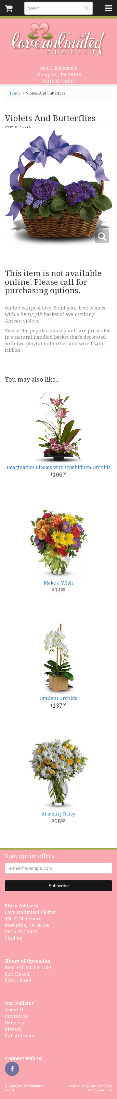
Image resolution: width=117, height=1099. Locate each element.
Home (15, 93)
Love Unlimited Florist (59, 39)
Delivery (14, 1022)
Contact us (17, 1016)
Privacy (13, 1029)
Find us (13, 938)
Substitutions (20, 1035)
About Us (15, 1009)
